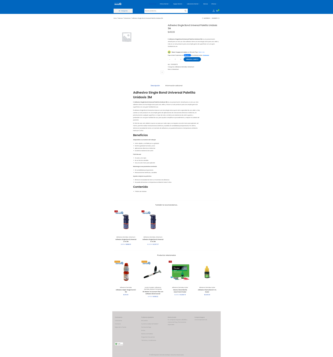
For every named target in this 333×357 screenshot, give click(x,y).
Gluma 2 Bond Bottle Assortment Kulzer (180, 291)
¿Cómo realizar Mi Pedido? (150, 324)
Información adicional (173, 85)
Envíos (143, 330)
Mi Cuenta (144, 320)
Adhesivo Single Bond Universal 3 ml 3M (125, 240)
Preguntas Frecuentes (148, 337)
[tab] (155, 85)
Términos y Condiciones (148, 340)
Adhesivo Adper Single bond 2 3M (126, 291)
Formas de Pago (146, 327)
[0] (217, 11)
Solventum (127, 18)
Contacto (118, 324)
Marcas (120, 18)
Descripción (155, 85)
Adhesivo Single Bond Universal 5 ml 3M (152, 240)
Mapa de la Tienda (120, 327)
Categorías (124, 11)
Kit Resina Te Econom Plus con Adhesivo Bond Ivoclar (153, 293)
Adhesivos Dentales (181, 67)
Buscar (186, 11)
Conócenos (118, 320)
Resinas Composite (156, 289)
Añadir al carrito (192, 59)
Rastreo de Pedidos (147, 334)
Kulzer (186, 287)
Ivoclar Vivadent (149, 287)
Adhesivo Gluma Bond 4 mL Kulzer (207, 291)
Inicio (115, 18)
